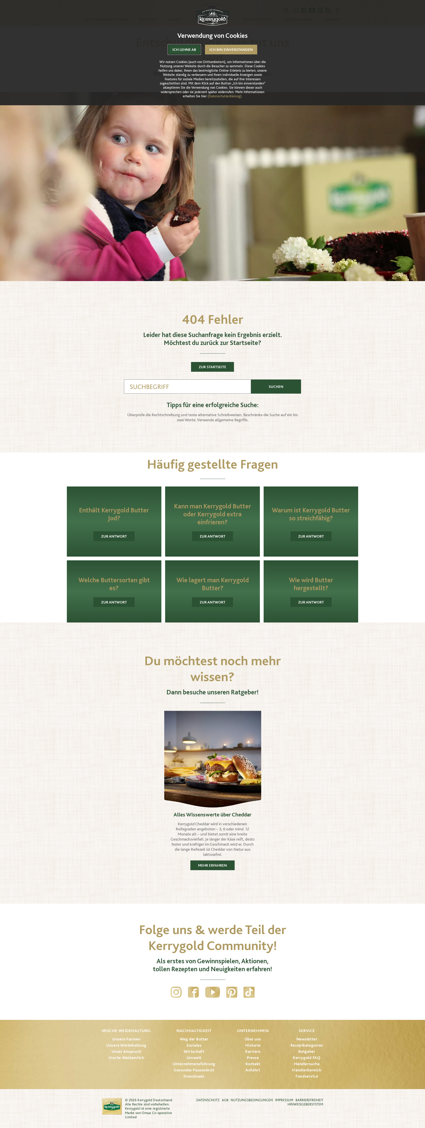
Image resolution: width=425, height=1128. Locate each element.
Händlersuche (307, 1063)
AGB (225, 1100)
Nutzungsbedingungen (252, 1100)
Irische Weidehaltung (126, 1030)
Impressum (284, 1100)
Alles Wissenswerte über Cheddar (212, 814)
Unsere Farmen (126, 1039)
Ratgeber (306, 1051)
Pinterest (231, 992)
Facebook (193, 992)
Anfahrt (252, 1069)
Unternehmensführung (194, 1063)
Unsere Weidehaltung (126, 1045)
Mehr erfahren (212, 865)
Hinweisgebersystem (305, 1104)
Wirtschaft (194, 1051)
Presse (253, 1057)
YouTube (212, 992)
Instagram (176, 992)
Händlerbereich (306, 1069)
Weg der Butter (194, 1039)
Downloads (194, 1076)
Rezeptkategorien (306, 1045)
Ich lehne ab (184, 49)
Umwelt (194, 1057)
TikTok (249, 992)
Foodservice (307, 1076)
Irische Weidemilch (126, 1057)
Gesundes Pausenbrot (194, 1069)
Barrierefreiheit (309, 1100)
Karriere (253, 1051)
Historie (253, 1045)
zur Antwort (114, 536)
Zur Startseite (212, 367)
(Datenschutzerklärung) (224, 96)
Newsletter (306, 1039)
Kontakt (252, 1063)
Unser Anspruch (126, 1051)
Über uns (253, 1039)
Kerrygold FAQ (307, 1057)
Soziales (194, 1045)
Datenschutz (208, 1100)
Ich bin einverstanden (231, 49)
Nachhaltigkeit (193, 1030)
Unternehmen (253, 1030)
